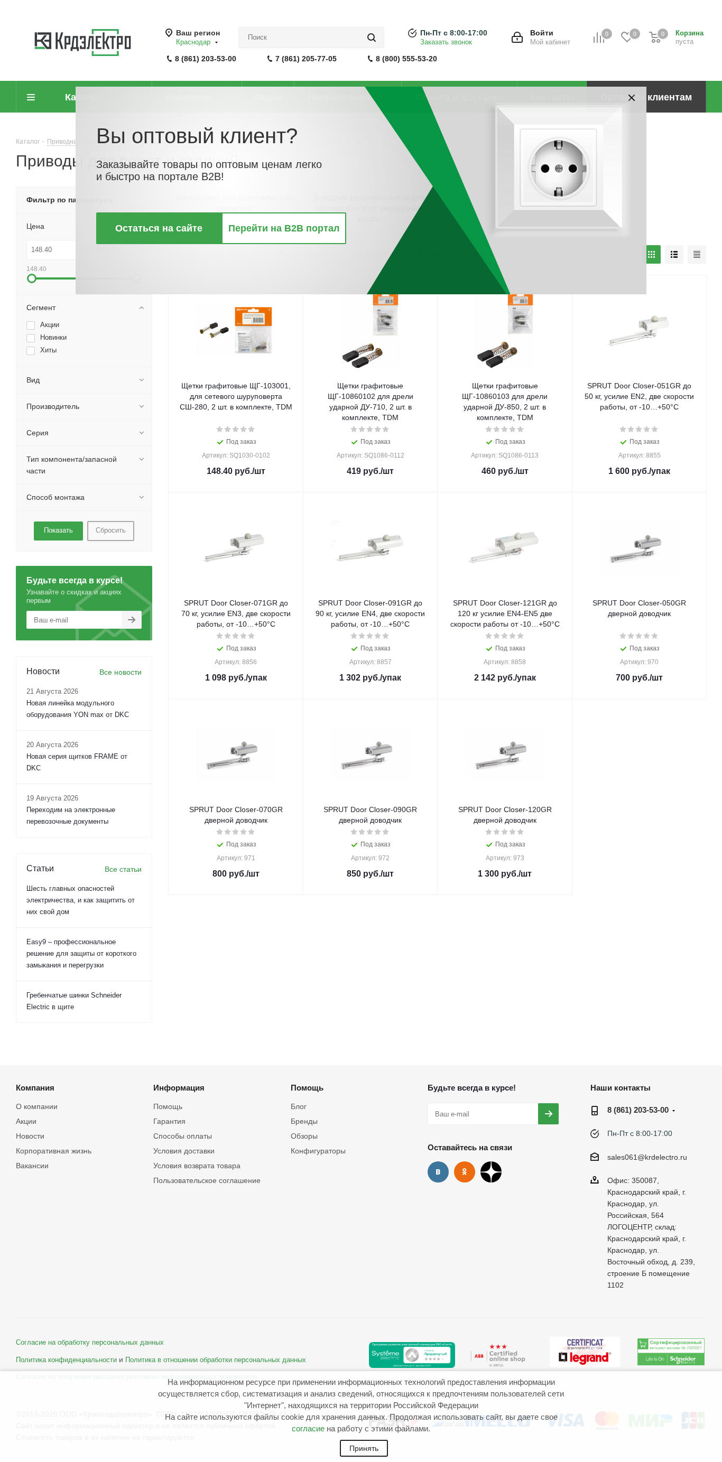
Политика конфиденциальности (66, 1360)
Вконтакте (438, 1171)
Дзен (491, 1171)
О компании (37, 1106)
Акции (26, 1121)
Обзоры (304, 1136)
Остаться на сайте (158, 228)
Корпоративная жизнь (53, 1151)
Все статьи (123, 869)
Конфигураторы (318, 1151)
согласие (308, 1428)
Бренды (304, 1121)
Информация (179, 1087)
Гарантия (169, 1121)
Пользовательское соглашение (207, 1180)
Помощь (167, 1106)
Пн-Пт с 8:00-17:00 (453, 33)
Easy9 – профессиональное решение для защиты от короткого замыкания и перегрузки (81, 953)
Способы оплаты (182, 1136)
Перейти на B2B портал (283, 228)
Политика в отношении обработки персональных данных (215, 1360)
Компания (35, 1087)
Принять (363, 1448)
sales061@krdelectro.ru (647, 1157)
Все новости (120, 672)
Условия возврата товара (196, 1165)
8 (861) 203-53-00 (205, 58)
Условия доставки (184, 1151)
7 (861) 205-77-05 (306, 58)
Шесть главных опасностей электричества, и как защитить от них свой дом (80, 900)
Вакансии (32, 1165)
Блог (299, 1106)
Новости (30, 1136)
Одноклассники (464, 1171)
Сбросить (111, 530)
